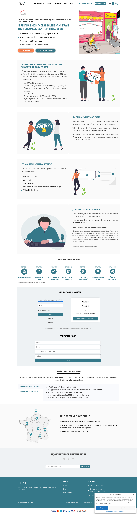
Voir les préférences (128, 508)
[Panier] (113, 3)
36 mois (50, 322)
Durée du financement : (44, 310)
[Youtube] (73, 459)
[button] (134, 494)
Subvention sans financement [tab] (29, 391)
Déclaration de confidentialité (119, 511)
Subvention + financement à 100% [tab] (30, 386)
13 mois (50, 314)
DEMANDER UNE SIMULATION (85, 318)
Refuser (115, 508)
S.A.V (71, 3)
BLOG (65, 3)
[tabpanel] (81, 392)
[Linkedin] (68, 459)
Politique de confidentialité (71, 502)
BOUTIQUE (58, 3)
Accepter (102, 508)
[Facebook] (64, 459)
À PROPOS (49, 3)
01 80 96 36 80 (85, 4)
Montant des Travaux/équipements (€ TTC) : (50, 300)
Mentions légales (87, 502)
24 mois (50, 318)
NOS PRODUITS (38, 3)
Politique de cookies (109, 511)
